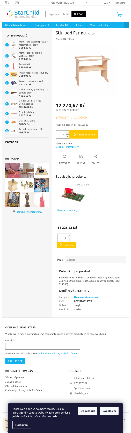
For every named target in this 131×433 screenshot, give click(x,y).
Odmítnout (88, 411)
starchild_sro (81, 392)
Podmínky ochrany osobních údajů (23, 390)
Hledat (78, 14)
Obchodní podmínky (16, 385)
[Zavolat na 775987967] (10, 2)
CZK (106, 2)
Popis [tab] (60, 259)
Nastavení (21, 425)
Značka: (65, 38)
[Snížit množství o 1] (67, 136)
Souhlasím (109, 411)
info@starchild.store (85, 377)
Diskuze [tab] (71, 259)
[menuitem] (16, 25)
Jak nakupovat (13, 381)
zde (55, 416)
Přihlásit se (15, 361)
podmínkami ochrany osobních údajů (57, 353)
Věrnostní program (62, 2)
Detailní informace (66, 146)
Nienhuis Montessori (86, 296)
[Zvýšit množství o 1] (67, 132)
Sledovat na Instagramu (29, 211)
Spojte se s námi (82, 387)
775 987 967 (80, 383)
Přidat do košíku (86, 134)
